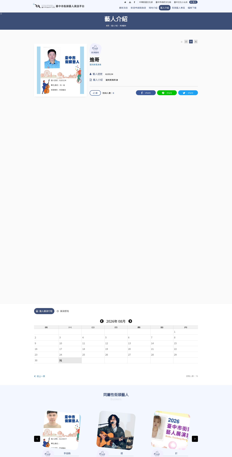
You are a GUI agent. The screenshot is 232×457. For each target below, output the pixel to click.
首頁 (107, 25)
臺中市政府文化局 (163, 2)
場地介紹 (153, 7)
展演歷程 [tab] (64, 311)
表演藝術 (123, 25)
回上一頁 (41, 376)
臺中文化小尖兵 (181, 2)
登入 (194, 2)
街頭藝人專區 (178, 7)
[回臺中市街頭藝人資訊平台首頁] (59, 6)
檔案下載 (192, 7)
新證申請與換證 (138, 7)
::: (1, 13)
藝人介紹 (164, 7)
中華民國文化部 (146, 2)
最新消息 (123, 7)
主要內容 (37, 3)
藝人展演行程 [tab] (45, 311)
